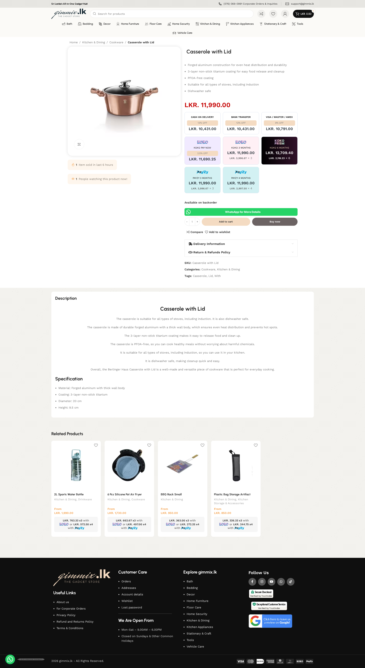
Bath (190, 581)
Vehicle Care (195, 646)
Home (74, 42)
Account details (132, 594)
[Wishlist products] (273, 14)
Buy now (275, 221)
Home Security (197, 614)
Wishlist (127, 601)
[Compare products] (261, 14)
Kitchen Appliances (200, 627)
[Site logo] (68, 13)
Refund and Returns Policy (75, 621)
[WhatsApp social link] (281, 582)
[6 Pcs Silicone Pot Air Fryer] (129, 465)
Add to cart (226, 221)
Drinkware (85, 499)
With (217, 276)
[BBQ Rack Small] (182, 465)
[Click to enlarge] (79, 144)
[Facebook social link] (252, 582)
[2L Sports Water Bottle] (76, 465)
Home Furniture (197, 601)
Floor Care (194, 607)
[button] (10, 659)
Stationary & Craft (199, 633)
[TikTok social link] (290, 582)
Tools (190, 640)
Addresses (128, 588)
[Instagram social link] (262, 582)
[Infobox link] (248, 4)
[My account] (285, 14)
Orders (126, 581)
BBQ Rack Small (171, 494)
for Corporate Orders (71, 608)
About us (63, 602)
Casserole (200, 276)
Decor (191, 594)
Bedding (192, 588)
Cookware (116, 42)
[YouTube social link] (271, 582)
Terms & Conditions (70, 628)
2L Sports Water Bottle (69, 494)
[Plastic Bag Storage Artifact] (236, 465)
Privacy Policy (66, 615)
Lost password (131, 607)
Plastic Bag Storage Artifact (232, 494)
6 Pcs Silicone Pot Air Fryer (124, 494)
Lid (210, 276)
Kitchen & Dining (93, 42)
